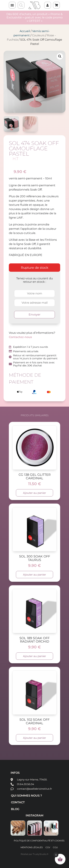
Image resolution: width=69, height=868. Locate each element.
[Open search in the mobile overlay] (21, 5)
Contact (18, 802)
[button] (12, 5)
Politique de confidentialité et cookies (39, 840)
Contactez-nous (20, 337)
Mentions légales (32, 847)
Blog (15, 809)
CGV (47, 847)
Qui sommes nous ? (26, 795)
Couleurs (38, 35)
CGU (55, 847)
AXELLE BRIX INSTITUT (34, 5)
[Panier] (54, 3)
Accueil (25, 31)
